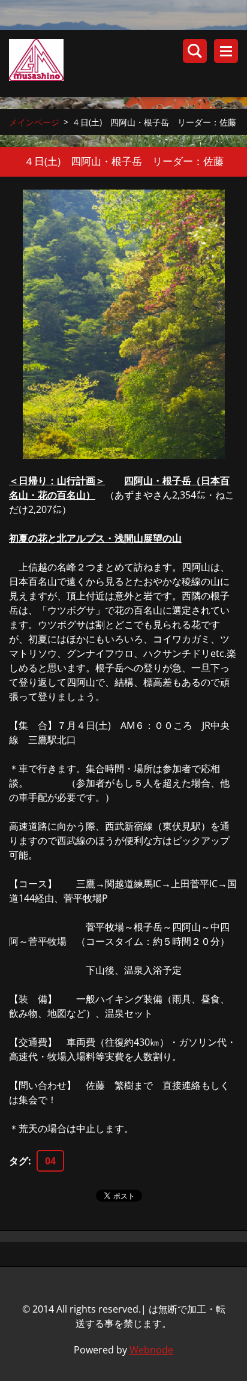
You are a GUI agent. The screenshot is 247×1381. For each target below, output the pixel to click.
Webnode (151, 1349)
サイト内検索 (195, 51)
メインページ (34, 122)
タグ (18, 1160)
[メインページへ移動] (128, 63)
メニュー (226, 51)
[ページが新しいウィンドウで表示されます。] (124, 324)
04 (50, 1160)
